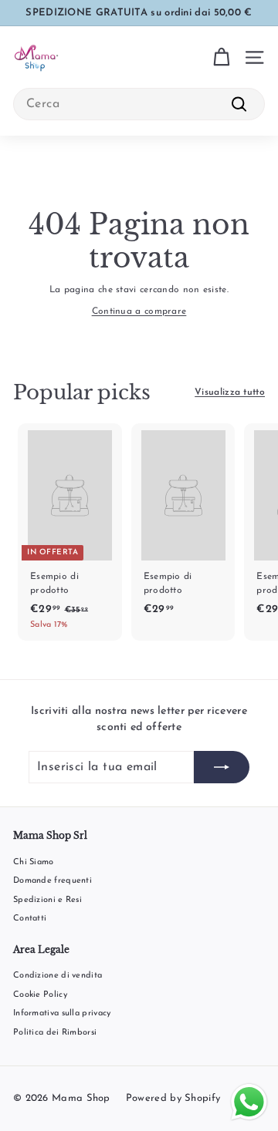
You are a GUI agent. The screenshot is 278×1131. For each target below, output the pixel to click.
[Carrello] (221, 57)
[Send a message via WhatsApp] (249, 1102)
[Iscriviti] (221, 767)
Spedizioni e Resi (47, 900)
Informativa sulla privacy (62, 1013)
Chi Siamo (33, 862)
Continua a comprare (139, 311)
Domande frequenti (52, 881)
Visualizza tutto (230, 392)
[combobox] (139, 104)
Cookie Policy (40, 995)
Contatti (29, 918)
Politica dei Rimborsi (55, 1032)
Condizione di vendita (57, 975)
